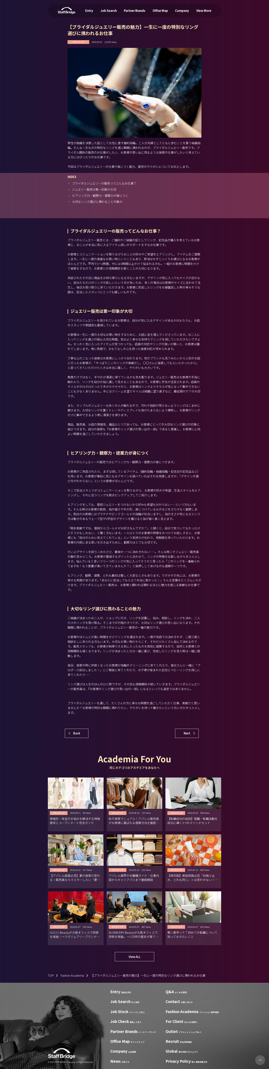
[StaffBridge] (66, 10)
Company (182, 10)
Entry (89, 10)
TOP (51, 975)
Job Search (108, 10)
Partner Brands (134, 10)
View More (203, 10)
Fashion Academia (72, 975)
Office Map (160, 10)
